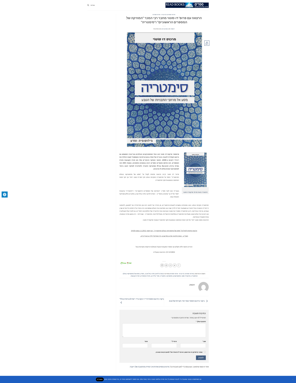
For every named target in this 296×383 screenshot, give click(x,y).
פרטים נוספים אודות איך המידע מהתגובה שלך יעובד (149, 367)
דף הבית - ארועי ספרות (160, 14)
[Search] (88, 5)
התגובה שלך (201, 321)
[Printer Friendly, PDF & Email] (125, 263)
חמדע (142, 274)
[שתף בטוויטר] (175, 265)
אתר (146, 341)
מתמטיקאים (177, 276)
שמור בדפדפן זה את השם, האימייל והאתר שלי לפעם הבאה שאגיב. (178, 352)
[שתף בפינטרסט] (166, 265)
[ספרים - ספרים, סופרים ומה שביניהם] (187, 5)
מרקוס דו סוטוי (186, 276)
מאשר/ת (100, 379)
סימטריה (163, 276)
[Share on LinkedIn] (162, 265)
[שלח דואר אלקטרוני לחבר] (170, 265)
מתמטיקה (169, 276)
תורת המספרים (145, 276)
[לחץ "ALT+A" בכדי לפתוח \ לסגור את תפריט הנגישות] (5, 195)
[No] (292, 380)
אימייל (174, 341)
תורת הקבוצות (135, 276)
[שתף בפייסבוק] (179, 265)
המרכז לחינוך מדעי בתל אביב (154, 274)
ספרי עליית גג (155, 276)
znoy (173, 29)
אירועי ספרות (171, 14)
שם (204, 341)
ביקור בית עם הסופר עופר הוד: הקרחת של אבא (187, 301)
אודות (93, 5)
